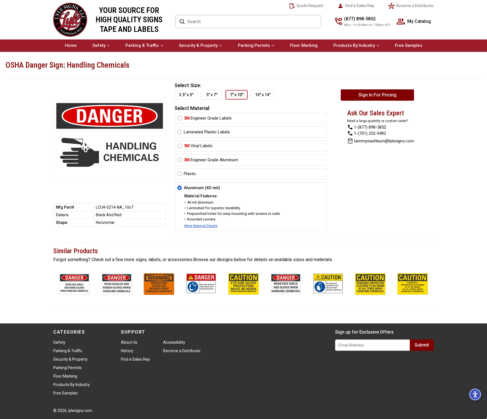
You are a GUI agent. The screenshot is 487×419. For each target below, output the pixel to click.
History (127, 351)
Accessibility (174, 342)
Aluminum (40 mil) (202, 187)
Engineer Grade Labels (208, 118)
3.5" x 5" (186, 94)
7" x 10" (236, 94)
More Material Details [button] (201, 226)
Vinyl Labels (198, 145)
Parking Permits (254, 45)
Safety (98, 45)
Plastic (190, 173)
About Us (129, 342)
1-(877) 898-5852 (370, 126)
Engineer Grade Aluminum (211, 159)
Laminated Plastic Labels (207, 131)
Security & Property (198, 45)
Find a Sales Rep (359, 5)
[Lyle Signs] (70, 20)
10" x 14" (263, 94)
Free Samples (408, 45)
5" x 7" (211, 94)
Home (71, 45)
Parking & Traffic (142, 45)
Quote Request (309, 5)
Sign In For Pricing (377, 95)
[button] (475, 394)
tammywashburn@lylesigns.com (384, 140)
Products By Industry (354, 45)
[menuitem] (70, 45)
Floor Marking (304, 45)
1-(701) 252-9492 (370, 133)
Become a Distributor (414, 5)
